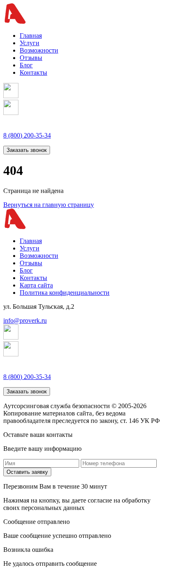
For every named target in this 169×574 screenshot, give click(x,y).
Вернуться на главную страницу (48, 204)
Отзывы (31, 57)
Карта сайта (36, 285)
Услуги (29, 42)
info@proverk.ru (25, 320)
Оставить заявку (27, 472)
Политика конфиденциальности (65, 292)
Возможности (39, 50)
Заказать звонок (27, 150)
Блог (26, 65)
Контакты (33, 72)
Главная (31, 35)
